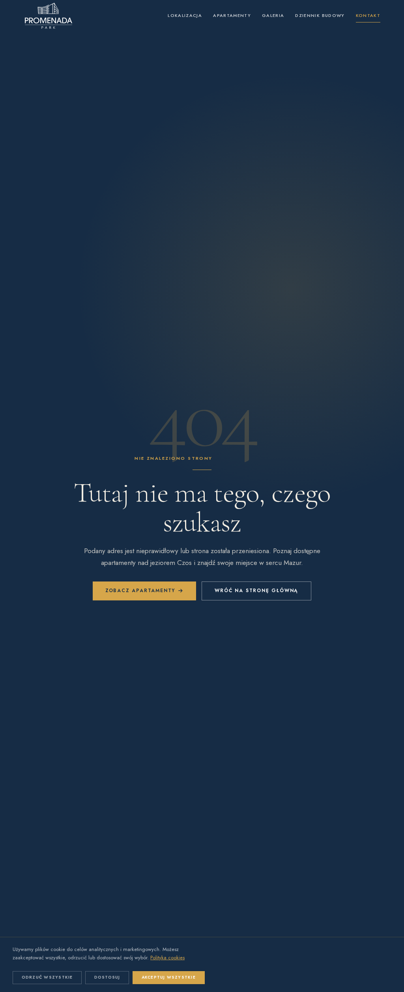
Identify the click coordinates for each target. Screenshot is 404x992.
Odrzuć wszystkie (47, 977)
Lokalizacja (185, 15)
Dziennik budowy (319, 15)
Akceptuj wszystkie (169, 977)
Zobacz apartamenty (140, 590)
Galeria (273, 15)
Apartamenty (232, 15)
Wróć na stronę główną (256, 590)
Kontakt (368, 15)
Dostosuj (107, 977)
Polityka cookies (167, 957)
